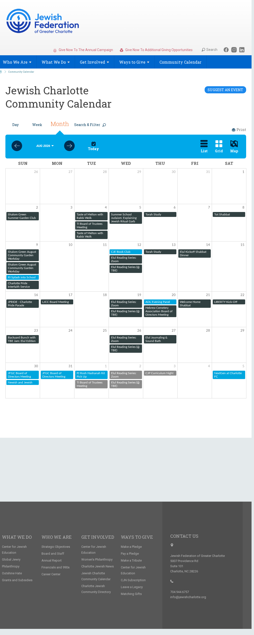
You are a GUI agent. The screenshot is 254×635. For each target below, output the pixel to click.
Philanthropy (10, 566)
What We (54, 62)
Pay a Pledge (130, 553)
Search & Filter (87, 124)
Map (234, 151)
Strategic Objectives (56, 547)
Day (15, 124)
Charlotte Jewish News (97, 566)
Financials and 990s (56, 567)
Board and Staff (53, 553)
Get (92, 62)
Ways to (132, 62)
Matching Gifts (131, 594)
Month (60, 124)
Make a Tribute (131, 560)
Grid (219, 151)
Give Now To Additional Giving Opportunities (159, 50)
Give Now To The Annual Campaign (85, 50)
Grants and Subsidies (17, 580)
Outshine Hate (12, 573)
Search (211, 50)
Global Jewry (11, 559)
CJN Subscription (133, 580)
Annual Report (52, 560)
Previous (17, 146)
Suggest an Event (225, 89)
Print (241, 129)
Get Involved (97, 537)
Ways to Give (137, 537)
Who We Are (57, 537)
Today (93, 148)
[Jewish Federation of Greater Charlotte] (43, 21)
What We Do (17, 537)
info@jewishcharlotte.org (188, 597)
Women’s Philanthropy (97, 559)
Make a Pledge (131, 547)
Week (37, 124)
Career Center (51, 574)
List (204, 151)
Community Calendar (180, 62)
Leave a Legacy (132, 587)
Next (69, 146)
